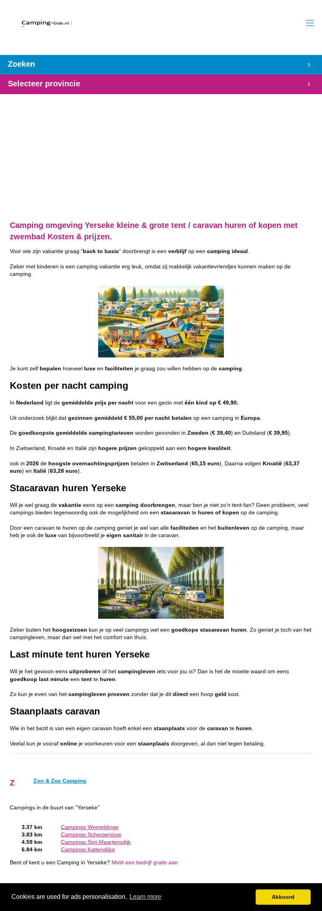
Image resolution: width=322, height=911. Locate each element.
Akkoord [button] (283, 897)
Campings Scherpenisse (91, 835)
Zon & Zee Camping (59, 781)
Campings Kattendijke (88, 850)
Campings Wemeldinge (90, 827)
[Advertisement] (161, 149)
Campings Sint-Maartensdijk (96, 842)
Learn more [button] (145, 896)
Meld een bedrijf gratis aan (145, 862)
